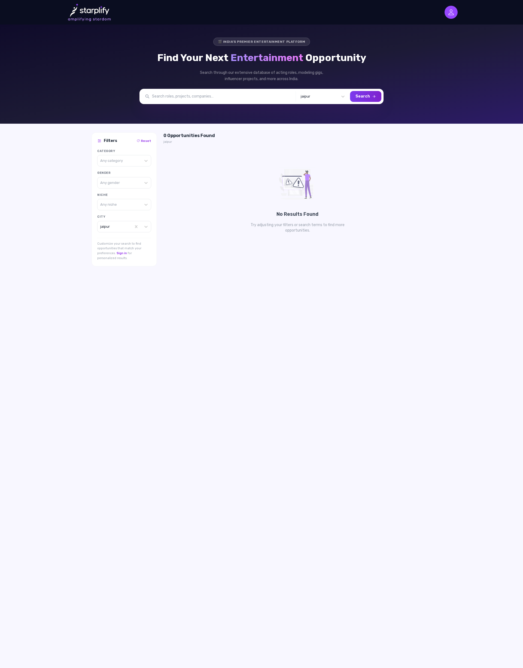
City (101, 216)
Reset (146, 141)
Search (362, 96)
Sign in (122, 253)
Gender (104, 173)
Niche (102, 195)
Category (106, 151)
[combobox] (301, 96)
